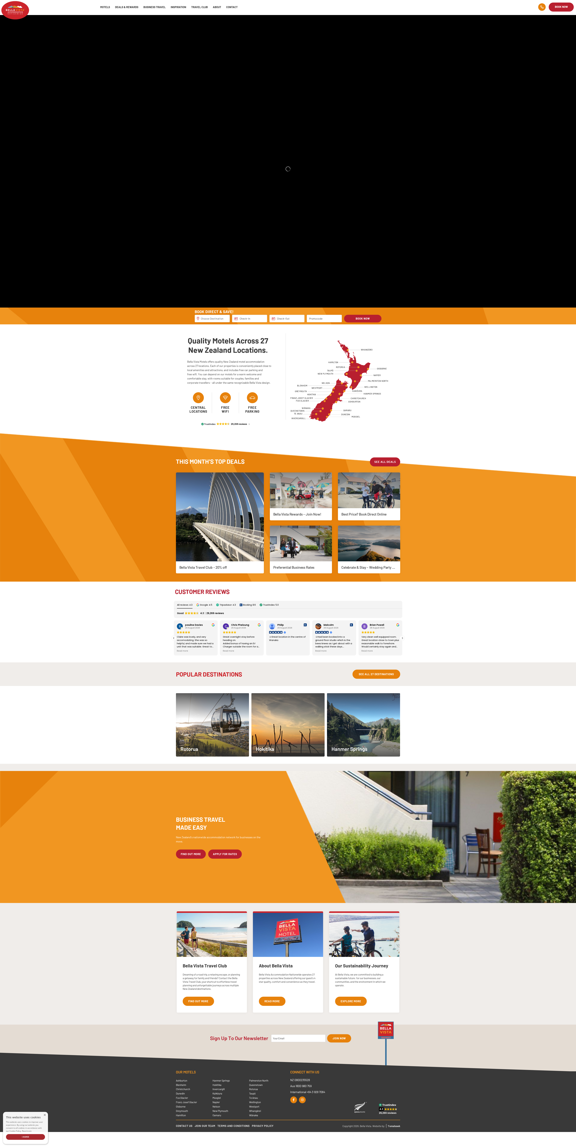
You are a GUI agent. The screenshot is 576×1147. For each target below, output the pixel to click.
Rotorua (253, 1089)
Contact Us (184, 1125)
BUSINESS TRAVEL (154, 7)
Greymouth (182, 1110)
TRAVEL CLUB (199, 7)
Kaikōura (217, 1093)
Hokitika (217, 1084)
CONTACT (232, 7)
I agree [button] (25, 1137)
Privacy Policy (263, 1125)
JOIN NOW (339, 1038)
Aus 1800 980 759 (301, 1086)
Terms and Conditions (234, 1125)
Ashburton (181, 1080)
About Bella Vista (276, 965)
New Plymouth (220, 1110)
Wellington (255, 1102)
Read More (272, 1001)
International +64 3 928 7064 (307, 1092)
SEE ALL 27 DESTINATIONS (376, 674)
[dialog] (25, 1128)
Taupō (252, 1093)
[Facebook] (293, 1099)
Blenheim (181, 1084)
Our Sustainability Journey (361, 965)
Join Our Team (205, 1125)
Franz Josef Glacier (186, 1102)
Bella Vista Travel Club (205, 965)
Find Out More (198, 1001)
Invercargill (219, 1089)
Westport (254, 1106)
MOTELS (105, 7)
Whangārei (255, 1110)
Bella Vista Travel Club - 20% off (203, 567)
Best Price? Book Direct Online (364, 514)
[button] (204, 604)
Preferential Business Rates (294, 567)
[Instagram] (302, 1099)
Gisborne (181, 1106)
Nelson (216, 1106)
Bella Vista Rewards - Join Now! (297, 514)
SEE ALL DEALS (385, 461)
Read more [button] (182, 651)
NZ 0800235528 (300, 1080)
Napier (216, 1102)
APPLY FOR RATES (225, 854)
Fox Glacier (182, 1097)
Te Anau (253, 1097)
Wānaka (253, 1115)
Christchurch (183, 1089)
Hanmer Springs (221, 1080)
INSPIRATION (178, 7)
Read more (27, 1131)
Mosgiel (217, 1097)
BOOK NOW (363, 318)
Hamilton (181, 1115)
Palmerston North (258, 1080)
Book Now (561, 6)
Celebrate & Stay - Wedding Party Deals (370, 567)
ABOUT (217, 7)
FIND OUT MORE (191, 854)
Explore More (351, 1001)
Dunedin (180, 1093)
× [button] (45, 1115)
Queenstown (256, 1084)
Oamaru (217, 1115)
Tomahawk (394, 1125)
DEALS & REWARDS (126, 7)
